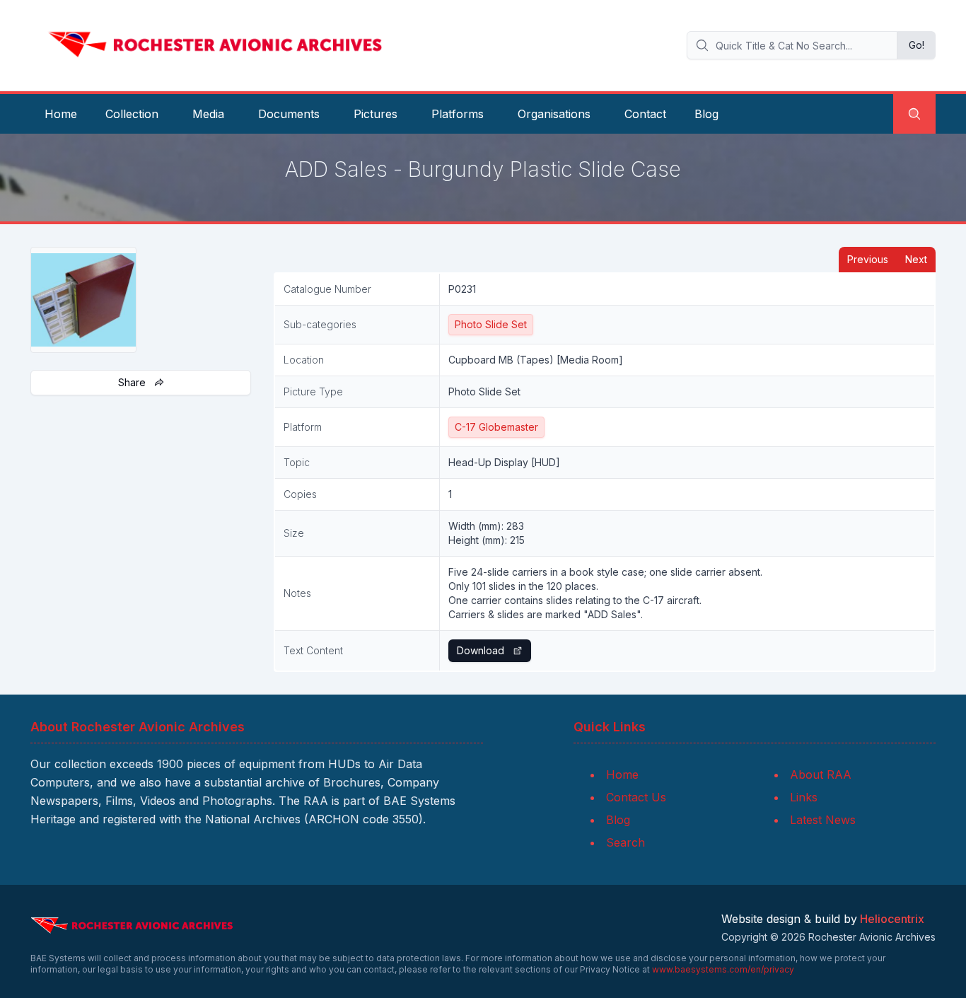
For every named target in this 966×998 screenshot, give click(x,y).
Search (625, 842)
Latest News (823, 820)
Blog (706, 114)
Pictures (375, 114)
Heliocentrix (892, 919)
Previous (867, 259)
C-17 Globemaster (496, 427)
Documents (289, 114)
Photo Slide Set (491, 324)
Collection (131, 114)
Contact (645, 114)
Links (803, 797)
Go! (916, 45)
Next (916, 259)
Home (61, 114)
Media (208, 114)
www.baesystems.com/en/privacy (723, 969)
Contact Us (636, 797)
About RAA (820, 774)
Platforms (457, 114)
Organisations (554, 114)
